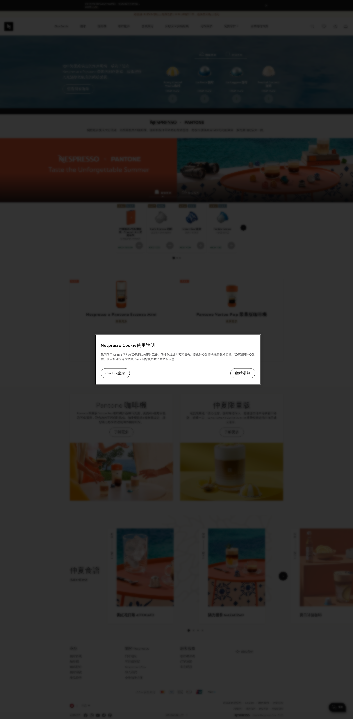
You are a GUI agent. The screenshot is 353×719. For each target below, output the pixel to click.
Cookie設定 (115, 373)
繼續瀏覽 (243, 373)
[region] (178, 359)
